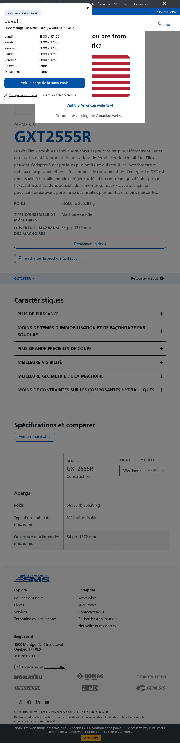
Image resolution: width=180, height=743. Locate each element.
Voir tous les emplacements (59, 95)
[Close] (88, 8)
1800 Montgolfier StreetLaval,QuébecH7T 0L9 (39, 28)
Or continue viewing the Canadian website (90, 116)
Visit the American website (88, 105)
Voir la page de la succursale (45, 83)
